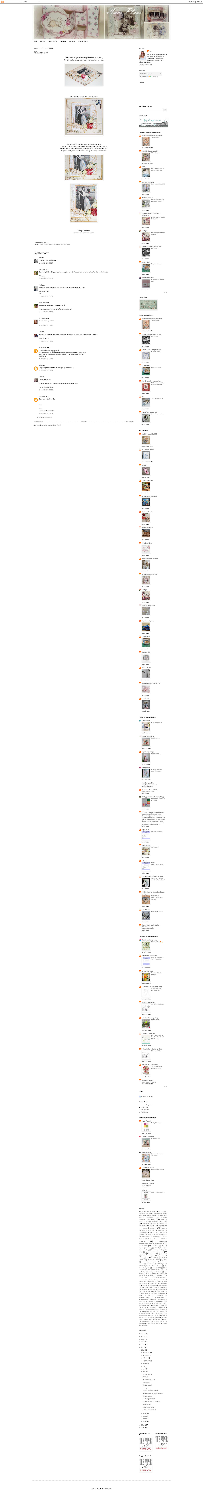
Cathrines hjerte (147, 543)
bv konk (164, 1228)
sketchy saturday (144, 1305)
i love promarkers (148, 1256)
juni (144, 1369)
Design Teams (52, 41)
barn (162, 1219)
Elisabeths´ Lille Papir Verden (151, 246)
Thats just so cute (156, 1313)
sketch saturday (144, 1303)
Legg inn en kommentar (44, 417)
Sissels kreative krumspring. (151, 381)
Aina (40, 258)
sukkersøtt (145, 1311)
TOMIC (163, 1315)
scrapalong (160, 1295)
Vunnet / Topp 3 (83, 41)
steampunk (164, 1309)
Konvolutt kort (156, 1266)
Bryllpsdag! (146, 1382)
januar (145, 1421)
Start (35, 41)
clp (151, 1232)
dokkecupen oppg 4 (149, 1407)
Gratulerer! (146, 1377)
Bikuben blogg (146, 1152)
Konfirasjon (160, 1264)
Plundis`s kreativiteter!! (149, 412)
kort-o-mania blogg (157, 1270)
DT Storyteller (157, 1244)
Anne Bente (43, 302)
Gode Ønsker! (147, 1404)
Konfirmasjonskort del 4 (158, 184)
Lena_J (144, 167)
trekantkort (164, 1317)
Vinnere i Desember (157, 831)
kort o (153, 1268)
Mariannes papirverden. (149, 574)
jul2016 (164, 1260)
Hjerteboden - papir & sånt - (151, 925)
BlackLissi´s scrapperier (150, 151)
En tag (145, 1388)
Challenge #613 (155, 1051)
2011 (143, 1350)
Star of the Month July (157, 1004)
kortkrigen (151, 1272)
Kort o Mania (146, 909)
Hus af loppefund (146, 1185)
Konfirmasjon (143, 1266)
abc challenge (158, 1213)
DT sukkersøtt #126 (149, 1380)
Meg (143, 396)
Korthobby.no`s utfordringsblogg (152, 876)
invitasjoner (161, 1256)
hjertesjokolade (163, 1254)
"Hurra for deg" (155, 137)
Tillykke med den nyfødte (150, 1390)
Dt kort (150, 1239)
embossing (149, 1248)
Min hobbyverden (147, 198)
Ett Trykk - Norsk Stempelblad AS (153, 812)
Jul (147, 1258)
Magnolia (151, 1276)
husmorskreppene (146, 1105)
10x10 (141, 1211)
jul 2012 (162, 1258)
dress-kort (156, 1236)
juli (144, 1366)
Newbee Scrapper (148, 277)
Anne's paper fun (147, 481)
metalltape (142, 1277)
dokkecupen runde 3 (149, 1410)
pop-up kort (158, 1287)
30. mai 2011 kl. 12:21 (46, 413)
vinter (149, 1323)
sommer (144, 1307)
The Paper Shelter (148, 1080)
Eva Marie (42, 318)
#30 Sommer (155, 847)
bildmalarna (142, 1221)
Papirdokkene (162, 1283)
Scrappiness (146, 767)
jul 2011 (154, 1258)
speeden (152, 1307)
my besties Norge (152, 1279)
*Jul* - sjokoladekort (157, 398)
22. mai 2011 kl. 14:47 (46, 370)
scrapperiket (143, 1299)
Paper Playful (146, 1121)
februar (145, 1419)
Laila (40, 365)
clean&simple (143, 1232)
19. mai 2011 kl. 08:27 (46, 279)
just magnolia (153, 1262)
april (144, 1413)
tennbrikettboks (143, 1313)
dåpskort (141, 1248)
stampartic (142, 1309)
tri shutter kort (145, 1319)
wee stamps (156, 1323)
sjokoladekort (160, 1301)
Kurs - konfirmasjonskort (158, 1192)
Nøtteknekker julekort (157, 1169)
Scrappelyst (146, 721)
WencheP (42, 269)
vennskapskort (146, 1321)
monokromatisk (160, 1277)
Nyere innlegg (38, 422)
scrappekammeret (144, 1297)
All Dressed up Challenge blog (152, 987)
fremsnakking (145, 1250)
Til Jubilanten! (147, 1385)
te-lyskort (162, 1311)
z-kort (144, 1325)
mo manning (150, 1277)
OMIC (159, 1281)
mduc (158, 1275)
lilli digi (149, 1273)
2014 (143, 1342)
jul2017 (144, 1262)
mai (144, 1372)
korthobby (142, 1272)
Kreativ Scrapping (148, 736)
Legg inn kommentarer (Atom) (51, 425)
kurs (159, 1272)
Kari (40, 285)
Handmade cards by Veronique (152, 135)
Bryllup (152, 1225)
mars (144, 1416)
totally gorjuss (150, 1317)
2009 (143, 1428)
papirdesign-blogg (148, 752)
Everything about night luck (149, 784)
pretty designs (162, 1289)
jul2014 (149, 1260)
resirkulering (144, 1293)
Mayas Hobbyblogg (148, 449)
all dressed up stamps (157, 1215)
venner (165, 1319)
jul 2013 (141, 1260)
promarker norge (144, 1291)
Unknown (42, 396)
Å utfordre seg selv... (157, 414)
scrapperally (145, 1109)
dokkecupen (163, 1234)
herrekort (152, 1254)
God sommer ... (155, 753)
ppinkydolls (152, 1289)
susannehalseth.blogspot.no (151, 683)
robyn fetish (154, 1293)
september (146, 1361)
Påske (165, 1291)
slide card (164, 1305)
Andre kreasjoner (146, 1217)
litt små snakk (159, 1274)
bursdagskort (149, 1228)
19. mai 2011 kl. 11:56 (46, 296)
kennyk (141, 1264)
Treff (157, 1317)
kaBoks (144, 861)
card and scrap (148, 1230)
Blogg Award (152, 1221)
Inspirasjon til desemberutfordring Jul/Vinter (156, 897)
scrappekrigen (159, 1297)
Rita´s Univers (146, 668)
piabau (144, 465)
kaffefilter (162, 1262)
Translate (155, 77)
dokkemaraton (146, 1236)
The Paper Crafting (148, 1183)
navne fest (162, 1279)
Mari (40, 332)
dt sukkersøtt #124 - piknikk (151, 1401)
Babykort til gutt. (155, 351)
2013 (143, 1344)
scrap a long (144, 1295)
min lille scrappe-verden (150, 559)
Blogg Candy (163, 1221)
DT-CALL (155, 1246)
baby (153, 1219)
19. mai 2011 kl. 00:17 (46, 263)
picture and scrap (147, 1287)
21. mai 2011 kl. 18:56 (46, 359)
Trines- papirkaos (147, 527)
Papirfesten (144, 1112)
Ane (151, 51)
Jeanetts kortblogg (148, 182)
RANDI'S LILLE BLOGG (149, 434)
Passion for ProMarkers (150, 955)
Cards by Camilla (147, 512)
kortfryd (144, 231)
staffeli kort (161, 1307)
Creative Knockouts (148, 1033)
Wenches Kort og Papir (149, 496)
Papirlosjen (145, 830)
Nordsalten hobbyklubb (149, 790)
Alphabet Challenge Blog (150, 1018)
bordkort (162, 1223)
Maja (40, 377)
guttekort (142, 1254)
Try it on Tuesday (147, 971)
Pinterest (63, 41)
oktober (145, 1358)
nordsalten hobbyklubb (81, 233)
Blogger (108, 1488)
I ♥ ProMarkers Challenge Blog (152, 1049)
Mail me (42, 41)
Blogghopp (146, 1223)
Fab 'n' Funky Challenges (150, 1064)
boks (154, 1223)
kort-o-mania (143, 1270)
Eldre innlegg (129, 422)
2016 (153, 1211)
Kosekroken (146, 262)
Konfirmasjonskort (156, 722)
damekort (141, 1234)
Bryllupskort (43, 244)
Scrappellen (43, 347)
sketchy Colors (65, 244)
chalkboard (161, 1230)
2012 (143, 1347)
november (146, 1355)
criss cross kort (160, 1232)
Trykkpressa (156, 1319)
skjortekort (155, 1305)
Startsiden (84, 422)
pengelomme (163, 1285)
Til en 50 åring (155, 153)
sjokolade (150, 1301)
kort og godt (161, 1268)
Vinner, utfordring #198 (148, 791)
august (145, 1363)
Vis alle (165, 292)
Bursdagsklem (155, 738)
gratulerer (159, 1252)
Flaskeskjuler (163, 1248)
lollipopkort (142, 1275)
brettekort (142, 1225)
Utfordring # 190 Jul (156, 911)
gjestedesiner (149, 1252)
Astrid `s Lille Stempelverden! (151, 350)
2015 (147, 1211)
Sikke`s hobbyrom (148, 621)
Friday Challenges (156, 1123)
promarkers (156, 1291)
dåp (163, 1246)
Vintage (156, 1321)
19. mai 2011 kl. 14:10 (46, 312)
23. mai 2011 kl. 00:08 (46, 390)
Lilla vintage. (154, 248)
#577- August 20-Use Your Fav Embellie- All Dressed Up (157, 1037)
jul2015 (157, 1260)
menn (164, 1275)
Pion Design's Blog (148, 783)
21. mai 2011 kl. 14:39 (46, 325)
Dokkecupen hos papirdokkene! (153, 1393)
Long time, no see (156, 264)
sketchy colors (93, 96)
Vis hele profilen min (145, 65)
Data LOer (150, 1234)
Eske (155, 1248)
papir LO (152, 1283)
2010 (143, 1425)
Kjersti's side (146, 652)
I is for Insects (155, 1019)
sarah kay (162, 1293)
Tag (154, 1311)
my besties (142, 1279)
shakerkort (162, 1299)
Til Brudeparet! (147, 1374)
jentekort (141, 1258)
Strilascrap (144, 1107)
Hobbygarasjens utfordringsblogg (153, 797)
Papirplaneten (146, 845)
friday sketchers (156, 1250)
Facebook (72, 41)
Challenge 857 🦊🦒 (157, 941)
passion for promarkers (149, 1285)
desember (146, 1352)
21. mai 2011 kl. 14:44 (46, 341)
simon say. (142, 1301)
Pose (165, 1287)
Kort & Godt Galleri (148, 1168)
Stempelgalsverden (148, 605)
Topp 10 (141, 1317)
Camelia (144, 1190)
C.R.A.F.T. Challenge (148, 1002)
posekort (144, 1289)
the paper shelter (154, 1315)
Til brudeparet (147, 1396)
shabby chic (153, 1299)
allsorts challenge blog (149, 940)
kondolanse (150, 1264)
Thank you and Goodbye (149, 1082)
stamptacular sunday (152, 1309)
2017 (160, 1211)
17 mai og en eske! (149, 1399)
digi (157, 1234)
